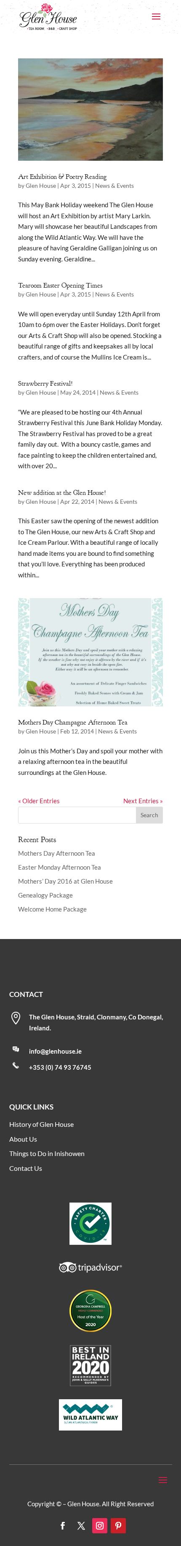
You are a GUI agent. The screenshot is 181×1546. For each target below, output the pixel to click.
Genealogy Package (45, 895)
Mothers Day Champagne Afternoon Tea (73, 722)
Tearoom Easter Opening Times (60, 285)
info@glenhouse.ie (55, 1051)
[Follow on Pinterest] (118, 1525)
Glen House (41, 185)
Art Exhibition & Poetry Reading (62, 177)
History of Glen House (41, 1124)
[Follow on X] (81, 1525)
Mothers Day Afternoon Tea (56, 853)
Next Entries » (143, 801)
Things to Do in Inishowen (47, 1153)
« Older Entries (39, 801)
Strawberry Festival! (45, 383)
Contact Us (25, 1168)
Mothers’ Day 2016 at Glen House (65, 881)
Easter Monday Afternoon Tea (59, 867)
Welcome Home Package (52, 909)
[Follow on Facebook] (62, 1525)
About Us (23, 1139)
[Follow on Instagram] (99, 1525)
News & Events (114, 185)
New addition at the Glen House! (62, 493)
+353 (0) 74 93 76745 (60, 1067)
